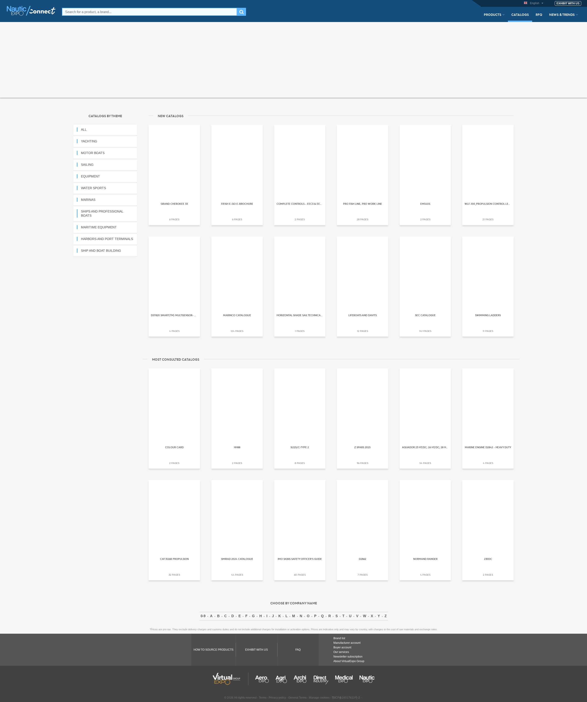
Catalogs (520, 14)
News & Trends (562, 14)
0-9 (203, 616)
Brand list (339, 638)
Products (492, 14)
